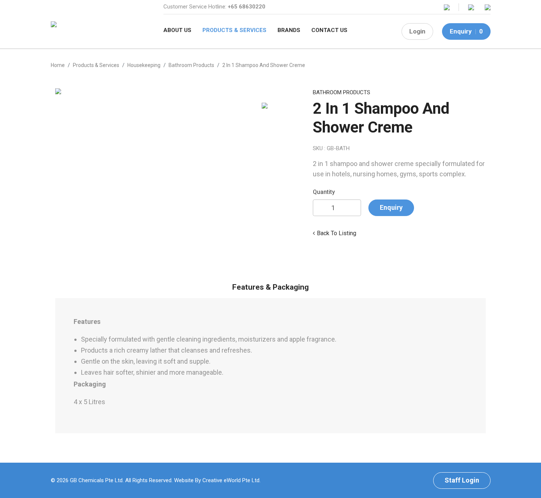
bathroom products (191, 65)
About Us (177, 30)
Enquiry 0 (466, 31)
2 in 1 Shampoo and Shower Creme (263, 65)
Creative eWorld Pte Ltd (230, 480)
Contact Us (329, 30)
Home (58, 65)
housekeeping (143, 65)
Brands (288, 30)
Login (417, 31)
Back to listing (336, 233)
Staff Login (462, 480)
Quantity (324, 191)
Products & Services (234, 30)
